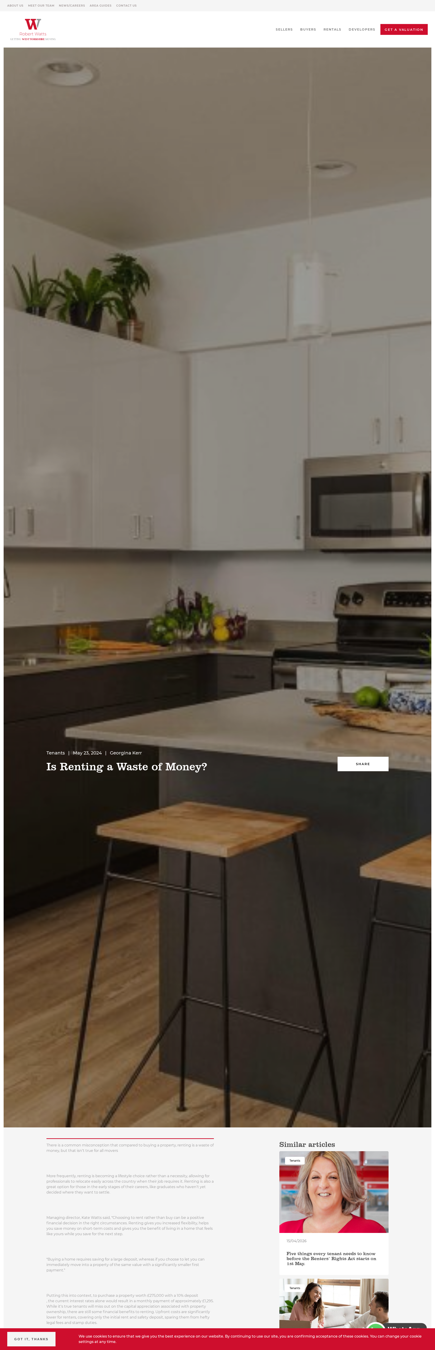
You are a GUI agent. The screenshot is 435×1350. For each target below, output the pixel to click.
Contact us (126, 5)
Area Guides (101, 5)
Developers (362, 29)
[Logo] (33, 29)
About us (15, 5)
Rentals (332, 29)
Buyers (308, 29)
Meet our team (41, 5)
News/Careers (72, 5)
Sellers (284, 29)
